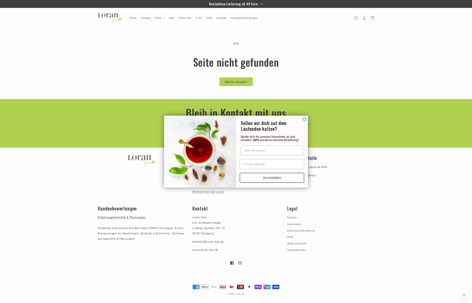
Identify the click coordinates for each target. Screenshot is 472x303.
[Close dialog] (304, 119)
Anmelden (272, 178)
